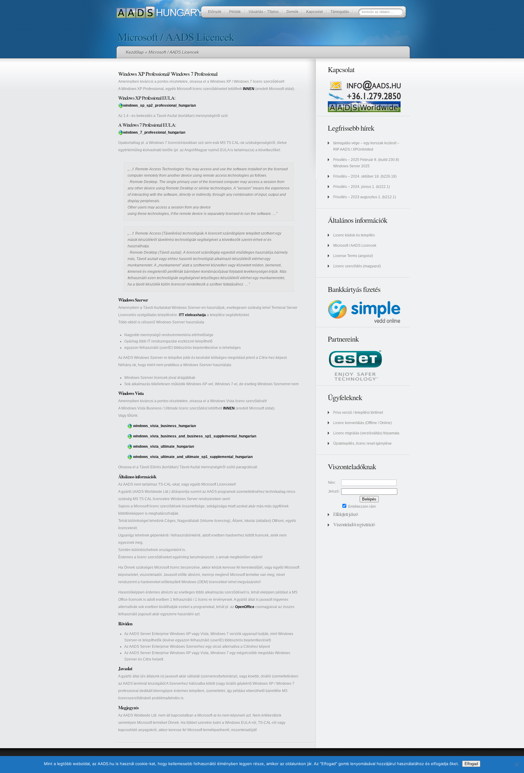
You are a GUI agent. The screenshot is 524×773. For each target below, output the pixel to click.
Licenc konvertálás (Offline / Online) (362, 423)
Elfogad (471, 763)
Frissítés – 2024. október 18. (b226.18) (365, 176)
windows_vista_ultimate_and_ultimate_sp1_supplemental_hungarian (193, 457)
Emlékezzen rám (361, 506)
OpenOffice (244, 607)
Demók (292, 12)
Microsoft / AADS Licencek (354, 245)
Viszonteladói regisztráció (354, 524)
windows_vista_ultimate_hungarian (163, 446)
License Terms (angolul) (353, 256)
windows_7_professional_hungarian (154, 132)
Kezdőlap (135, 52)
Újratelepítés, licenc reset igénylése (362, 443)
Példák (235, 12)
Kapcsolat (314, 12)
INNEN (248, 89)
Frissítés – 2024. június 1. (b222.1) (361, 187)
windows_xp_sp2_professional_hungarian (159, 105)
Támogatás (340, 12)
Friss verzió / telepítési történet (358, 412)
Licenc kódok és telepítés (354, 235)
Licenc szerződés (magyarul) (357, 266)
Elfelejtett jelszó (345, 514)
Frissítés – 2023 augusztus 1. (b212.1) (364, 197)
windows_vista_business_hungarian (164, 426)
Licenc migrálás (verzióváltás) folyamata (366, 433)
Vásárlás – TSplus (264, 12)
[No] (516, 764)
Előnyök (214, 12)
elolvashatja (192, 315)
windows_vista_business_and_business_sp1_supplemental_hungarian (194, 436)
